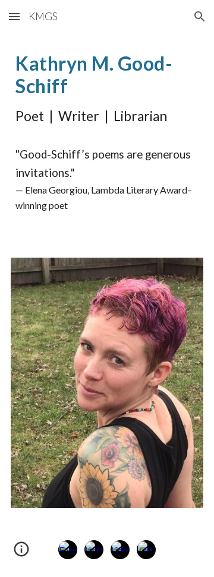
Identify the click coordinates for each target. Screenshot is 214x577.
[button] (14, 16)
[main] (107, 138)
